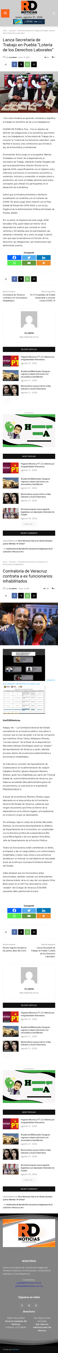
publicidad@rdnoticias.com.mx (29, 1286)
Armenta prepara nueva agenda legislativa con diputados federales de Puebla (37, 512)
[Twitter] (29, 257)
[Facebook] (14, 64)
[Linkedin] (44, 257)
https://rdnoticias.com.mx (29, 337)
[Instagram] (29, 1305)
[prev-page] (4, 400)
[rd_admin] (4, 57)
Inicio (5, 30)
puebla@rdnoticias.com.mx (29, 1282)
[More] (44, 263)
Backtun (16, 1349)
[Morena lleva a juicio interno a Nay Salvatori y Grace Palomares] (11, 390)
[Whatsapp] (14, 263)
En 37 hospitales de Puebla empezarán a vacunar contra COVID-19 (42, 298)
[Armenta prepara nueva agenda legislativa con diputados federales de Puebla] (11, 513)
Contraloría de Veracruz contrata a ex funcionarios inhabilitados (15, 298)
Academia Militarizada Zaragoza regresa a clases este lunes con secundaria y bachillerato (35, 374)
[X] (21, 64)
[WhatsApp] (27, 64)
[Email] (34, 64)
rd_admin (13, 57)
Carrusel (12, 30)
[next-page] (9, 400)
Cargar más (28, 524)
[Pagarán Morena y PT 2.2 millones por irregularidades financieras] (11, 361)
